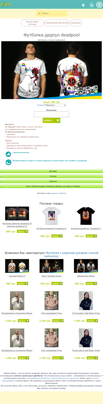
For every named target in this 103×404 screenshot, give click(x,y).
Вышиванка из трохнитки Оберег (17, 313)
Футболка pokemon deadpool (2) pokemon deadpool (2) (17, 224)
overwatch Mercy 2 (17, 276)
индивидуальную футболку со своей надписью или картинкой (52, 378)
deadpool (62, 193)
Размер (40, 105)
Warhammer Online (86, 276)
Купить (48, 120)
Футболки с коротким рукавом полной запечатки (71, 254)
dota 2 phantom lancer (51, 276)
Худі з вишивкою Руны (51, 313)
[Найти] (39, 13)
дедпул (55, 193)
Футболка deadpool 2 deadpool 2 (86, 228)
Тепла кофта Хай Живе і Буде (86, 313)
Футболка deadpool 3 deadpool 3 (51, 228)
